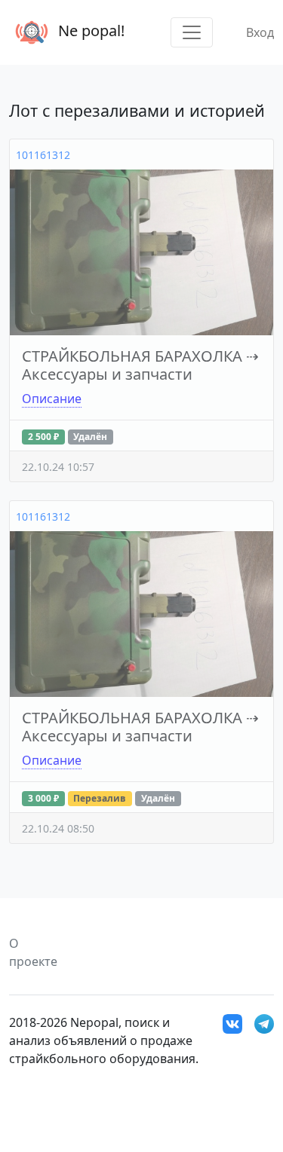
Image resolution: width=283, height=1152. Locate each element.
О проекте (33, 952)
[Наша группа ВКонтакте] (232, 1022)
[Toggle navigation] (192, 32)
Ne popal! (89, 30)
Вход (260, 32)
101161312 (43, 155)
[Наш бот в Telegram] (264, 1022)
